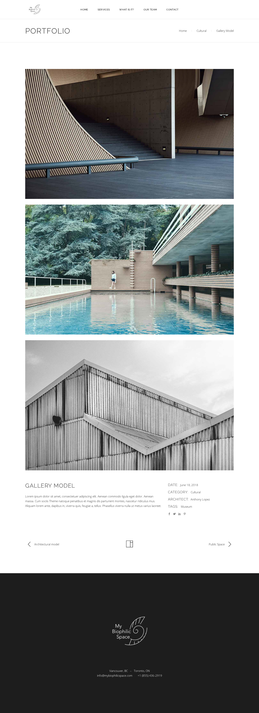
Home (183, 31)
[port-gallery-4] (129, 134)
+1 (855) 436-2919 (150, 675)
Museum (186, 506)
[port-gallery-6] (129, 405)
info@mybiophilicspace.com (114, 675)
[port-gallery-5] (129, 270)
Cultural (201, 31)
